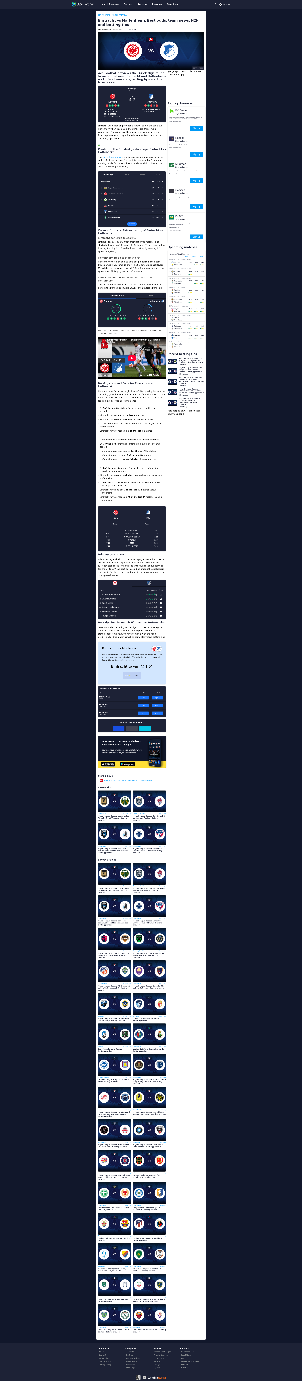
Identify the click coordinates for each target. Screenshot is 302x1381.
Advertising (104, 1358)
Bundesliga (109, 780)
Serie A (157, 1361)
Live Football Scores (190, 1361)
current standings (112, 157)
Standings (172, 4)
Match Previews (110, 4)
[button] (225, 4)
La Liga (157, 1365)
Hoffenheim (146, 780)
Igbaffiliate (186, 1355)
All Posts (130, 1352)
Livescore (142, 4)
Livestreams (131, 1361)
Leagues (157, 4)
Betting (128, 4)
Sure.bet (184, 1365)
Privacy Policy (105, 1365)
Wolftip (184, 1368)
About (101, 1352)
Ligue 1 (157, 1368)
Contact (102, 1355)
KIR (182, 1358)
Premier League (161, 1355)
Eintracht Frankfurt (128, 780)
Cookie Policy (105, 1361)
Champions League (162, 1352)
